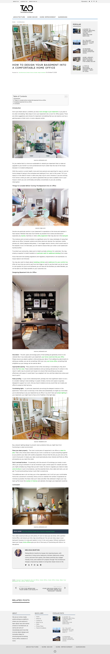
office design (30, 581)
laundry (23, 235)
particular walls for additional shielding (48, 253)
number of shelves (31, 481)
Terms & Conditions (41, 628)
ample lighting (61, 393)
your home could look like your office (53, 357)
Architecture (19, 17)
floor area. (21, 369)
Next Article (57, 586)
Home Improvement (48, 17)
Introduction (17, 98)
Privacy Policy (39, 626)
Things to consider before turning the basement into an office (30, 100)
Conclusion (17, 103)
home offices (27, 542)
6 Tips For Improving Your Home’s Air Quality (28, 589)
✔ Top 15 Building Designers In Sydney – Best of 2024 (88, 68)
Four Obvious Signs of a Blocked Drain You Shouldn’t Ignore (52, 590)
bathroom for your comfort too (58, 262)
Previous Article (24, 586)
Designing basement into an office (23, 102)
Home (37, 616)
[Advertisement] (70, 9)
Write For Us (33, 1)
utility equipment (42, 235)
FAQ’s (37, 624)
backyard (65, 235)
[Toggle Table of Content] (65, 96)
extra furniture (16, 469)
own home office (52, 361)
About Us (16, 1)
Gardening (62, 17)
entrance (49, 251)
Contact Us (24, 1)
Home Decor (32, 17)
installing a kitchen (39, 262)
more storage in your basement (48, 111)
